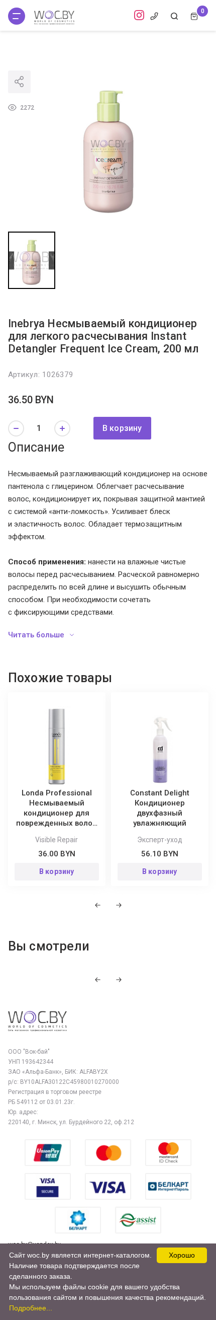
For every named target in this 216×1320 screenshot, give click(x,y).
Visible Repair (56, 840)
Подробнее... (30, 1308)
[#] (16, 16)
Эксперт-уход (159, 840)
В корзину (122, 428)
